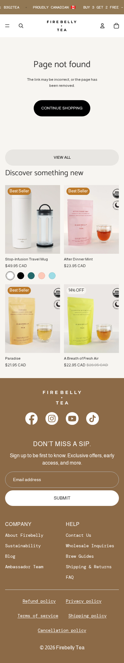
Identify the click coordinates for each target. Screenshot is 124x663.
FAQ (69, 577)
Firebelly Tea (70, 647)
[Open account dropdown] (102, 26)
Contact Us (78, 535)
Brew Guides (80, 556)
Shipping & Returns (89, 567)
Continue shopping (62, 108)
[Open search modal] (21, 26)
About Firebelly (24, 535)
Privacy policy (83, 601)
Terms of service (37, 615)
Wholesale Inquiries (90, 546)
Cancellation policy (62, 630)
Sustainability (23, 546)
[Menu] (7, 25)
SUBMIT (62, 498)
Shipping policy (87, 615)
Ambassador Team (24, 567)
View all (62, 157)
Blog (10, 556)
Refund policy (39, 601)
